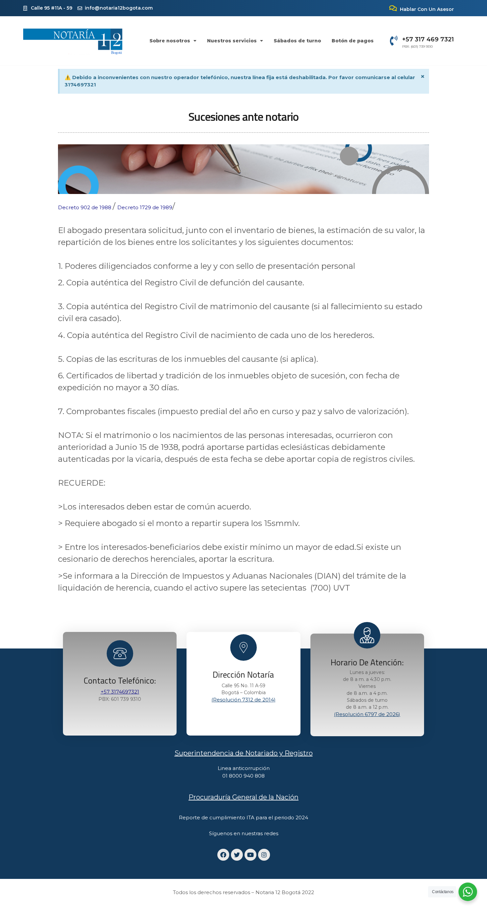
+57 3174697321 (120, 692)
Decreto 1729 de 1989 (144, 207)
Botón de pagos (353, 41)
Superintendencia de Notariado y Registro (244, 753)
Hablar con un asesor (427, 9)
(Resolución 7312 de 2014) (243, 699)
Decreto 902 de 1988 (85, 207)
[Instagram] (264, 855)
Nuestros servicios (232, 41)
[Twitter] (237, 855)
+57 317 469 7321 (428, 39)
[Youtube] (250, 855)
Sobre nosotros (169, 41)
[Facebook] (223, 855)
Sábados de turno (297, 41)
